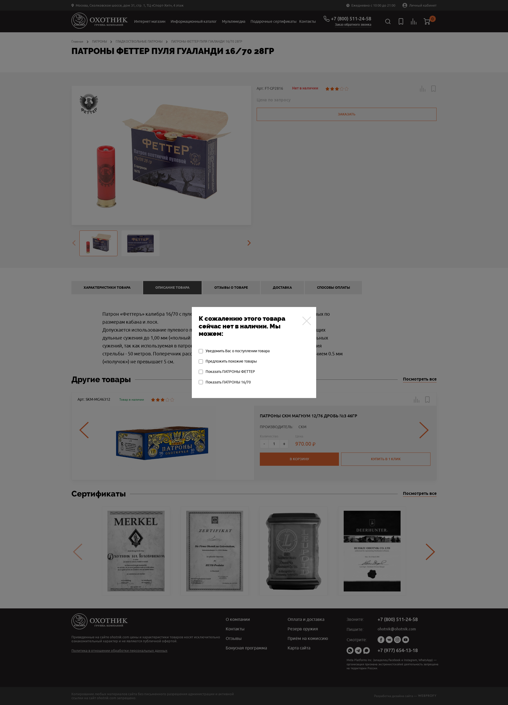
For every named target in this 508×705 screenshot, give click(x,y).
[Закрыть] (306, 321)
